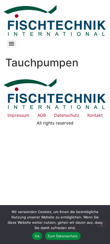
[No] (101, 224)
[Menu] (11, 44)
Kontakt (95, 115)
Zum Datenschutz (63, 236)
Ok (37, 236)
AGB (41, 115)
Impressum (18, 115)
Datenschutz (66, 115)
